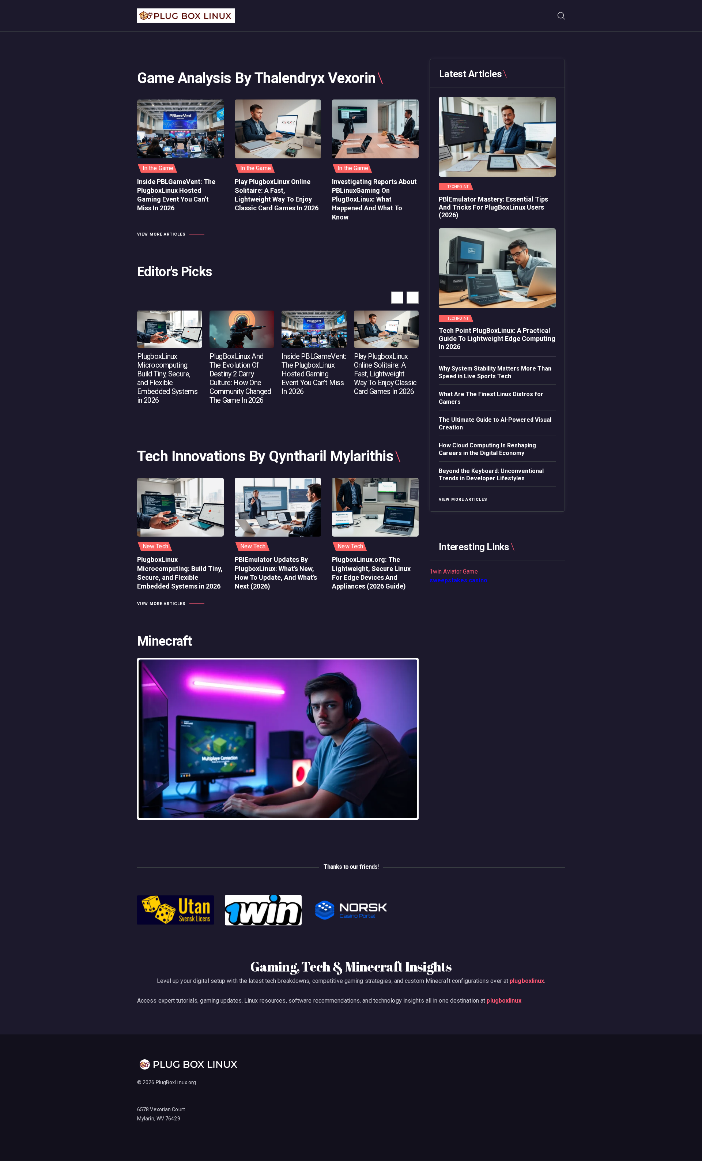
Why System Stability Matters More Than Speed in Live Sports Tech (495, 372)
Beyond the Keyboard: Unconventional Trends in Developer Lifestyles (491, 474)
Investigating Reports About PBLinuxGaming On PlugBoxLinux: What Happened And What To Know (374, 199)
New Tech (155, 546)
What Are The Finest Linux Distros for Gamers (491, 398)
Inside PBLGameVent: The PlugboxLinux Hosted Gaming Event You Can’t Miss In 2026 (176, 195)
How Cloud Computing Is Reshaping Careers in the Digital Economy (487, 449)
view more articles (161, 234)
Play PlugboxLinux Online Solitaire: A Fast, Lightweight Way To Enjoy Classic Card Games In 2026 (276, 195)
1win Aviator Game (454, 571)
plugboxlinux (527, 980)
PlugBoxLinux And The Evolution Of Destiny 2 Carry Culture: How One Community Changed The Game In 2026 (240, 378)
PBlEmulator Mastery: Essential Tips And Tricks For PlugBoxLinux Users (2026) (493, 207)
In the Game (158, 168)
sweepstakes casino (458, 580)
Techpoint (458, 187)
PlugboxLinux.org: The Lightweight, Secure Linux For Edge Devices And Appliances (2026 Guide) (371, 573)
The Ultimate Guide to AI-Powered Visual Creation (495, 423)
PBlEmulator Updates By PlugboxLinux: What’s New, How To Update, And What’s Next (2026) (276, 573)
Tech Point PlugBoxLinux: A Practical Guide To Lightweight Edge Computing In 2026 (497, 338)
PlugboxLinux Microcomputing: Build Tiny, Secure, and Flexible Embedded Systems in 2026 (167, 378)
